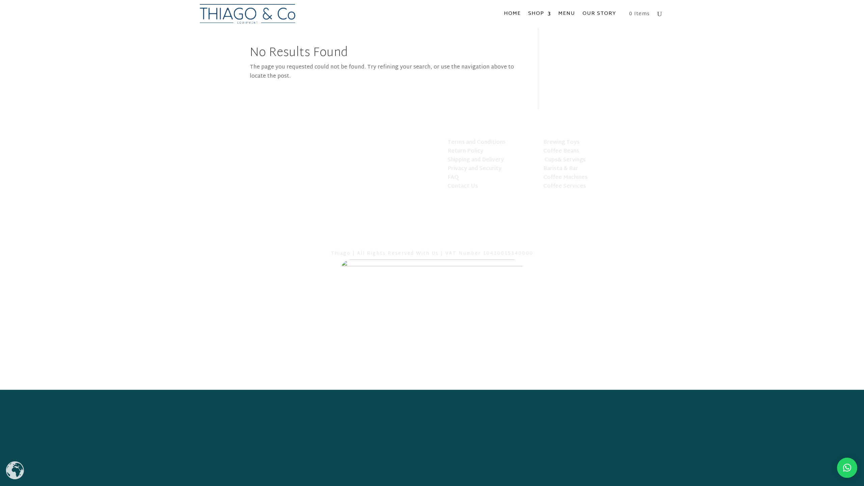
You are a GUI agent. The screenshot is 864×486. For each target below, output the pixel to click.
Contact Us (463, 186)
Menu (566, 13)
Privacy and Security (475, 169)
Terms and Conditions (477, 142)
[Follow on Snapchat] (432, 238)
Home (512, 13)
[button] (847, 468)
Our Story (599, 13)
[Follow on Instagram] (449, 238)
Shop (536, 13)
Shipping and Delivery (476, 160)
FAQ (453, 178)
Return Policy (465, 151)
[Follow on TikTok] (414, 238)
